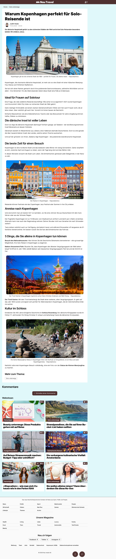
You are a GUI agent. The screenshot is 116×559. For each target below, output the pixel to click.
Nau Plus (39, 507)
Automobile (57, 525)
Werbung (13, 545)
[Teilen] (75, 554)
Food (4, 525)
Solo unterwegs (14, 7)
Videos (22, 507)
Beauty (5, 528)
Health (5, 522)
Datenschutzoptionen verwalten (69, 545)
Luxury (56, 522)
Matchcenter (58, 504)
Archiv (39, 510)
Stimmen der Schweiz (78, 507)
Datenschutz (40, 545)
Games (56, 507)
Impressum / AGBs (51, 545)
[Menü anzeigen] (86, 2)
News (4, 504)
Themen (22, 510)
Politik (22, 504)
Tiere (21, 525)
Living (22, 522)
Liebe (38, 522)
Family (74, 522)
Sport (38, 504)
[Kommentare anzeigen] (82, 554)
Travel (39, 525)
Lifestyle (5, 510)
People (74, 504)
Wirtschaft (6, 507)
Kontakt (32, 545)
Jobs (25, 545)
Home (5, 7)
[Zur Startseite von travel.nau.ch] (44, 2)
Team (20, 545)
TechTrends (75, 525)
